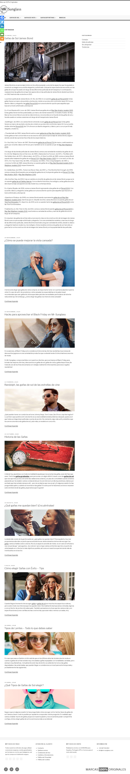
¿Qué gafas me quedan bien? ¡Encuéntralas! (29, 505)
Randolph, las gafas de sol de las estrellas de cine (32, 384)
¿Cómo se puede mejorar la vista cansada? (28, 240)
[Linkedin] (2, 26)
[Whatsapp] (2, 30)
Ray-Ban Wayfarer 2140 (27, 174)
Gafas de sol (14, 17)
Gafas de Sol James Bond (18, 38)
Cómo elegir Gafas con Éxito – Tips (24, 568)
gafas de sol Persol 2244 (63, 209)
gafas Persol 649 (32, 103)
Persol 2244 (65, 188)
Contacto (41, 748)
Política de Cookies (44, 759)
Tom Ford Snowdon (11, 202)
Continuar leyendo (11, 301)
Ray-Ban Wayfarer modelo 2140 (16, 211)
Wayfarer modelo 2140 (13, 165)
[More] (2, 39)
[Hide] (1, 42)
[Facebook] (2, 18)
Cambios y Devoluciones (45, 755)
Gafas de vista (29, 17)
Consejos (85, 39)
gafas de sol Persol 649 (59, 99)
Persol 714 (35, 158)
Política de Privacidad (44, 757)
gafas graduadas (22, 476)
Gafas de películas (87, 42)
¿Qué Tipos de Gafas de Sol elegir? (24, 685)
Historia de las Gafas (16, 436)
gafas (7, 544)
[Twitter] (2, 22)
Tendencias (85, 47)
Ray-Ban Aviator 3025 (48, 158)
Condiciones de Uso (44, 752)
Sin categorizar (86, 44)
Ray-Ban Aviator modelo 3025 (62, 110)
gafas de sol (69, 476)
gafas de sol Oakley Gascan (22, 181)
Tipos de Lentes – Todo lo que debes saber (28, 628)
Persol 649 (19, 126)
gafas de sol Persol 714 (52, 122)
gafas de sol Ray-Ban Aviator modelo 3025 (55, 133)
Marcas (62, 17)
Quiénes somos (43, 750)
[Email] (2, 34)
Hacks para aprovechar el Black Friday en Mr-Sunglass (35, 314)
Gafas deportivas (47, 17)
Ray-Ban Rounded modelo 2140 (61, 163)
